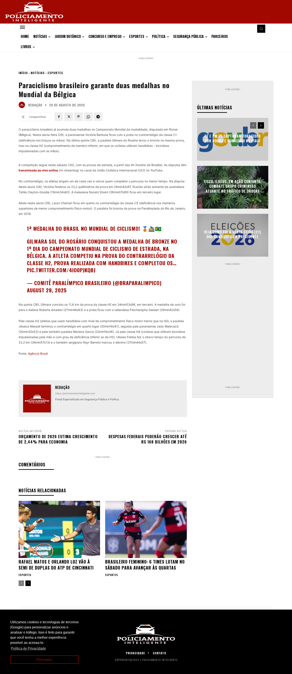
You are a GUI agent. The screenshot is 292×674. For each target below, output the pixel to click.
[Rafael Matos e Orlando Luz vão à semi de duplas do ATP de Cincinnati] (59, 529)
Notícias (38, 72)
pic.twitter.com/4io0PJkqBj (61, 270)
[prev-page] (21, 583)
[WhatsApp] (88, 116)
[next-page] (28, 583)
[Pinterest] (78, 116)
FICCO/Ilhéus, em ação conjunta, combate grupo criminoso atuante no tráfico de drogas (232, 186)
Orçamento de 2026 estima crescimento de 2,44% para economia (58, 439)
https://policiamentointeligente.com (75, 393)
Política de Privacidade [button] (28, 648)
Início (23, 72)
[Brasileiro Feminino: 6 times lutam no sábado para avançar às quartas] (146, 529)
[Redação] (23, 105)
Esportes (55, 72)
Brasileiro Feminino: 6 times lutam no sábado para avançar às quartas (145, 564)
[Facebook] (59, 116)
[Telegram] (98, 116)
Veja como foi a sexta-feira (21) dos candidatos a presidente (232, 234)
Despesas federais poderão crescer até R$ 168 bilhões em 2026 (148, 439)
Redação (35, 105)
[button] (261, 29)
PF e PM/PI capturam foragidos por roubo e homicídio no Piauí (233, 138)
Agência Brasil (38, 353)
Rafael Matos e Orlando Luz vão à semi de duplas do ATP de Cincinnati (56, 564)
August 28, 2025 (47, 290)
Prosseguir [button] (44, 659)
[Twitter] (68, 116)
